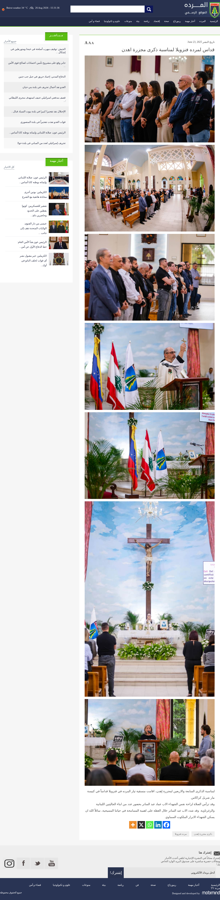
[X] (141, 825)
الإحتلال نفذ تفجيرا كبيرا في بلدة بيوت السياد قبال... (38, 111)
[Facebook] (166, 825)
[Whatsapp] (149, 825)
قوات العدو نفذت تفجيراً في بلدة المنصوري (43, 121)
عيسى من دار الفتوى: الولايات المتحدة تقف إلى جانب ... (33, 228)
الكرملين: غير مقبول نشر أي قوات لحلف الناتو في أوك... (33, 260)
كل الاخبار (9, 166)
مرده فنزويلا (181, 834)
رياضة (146, 21)
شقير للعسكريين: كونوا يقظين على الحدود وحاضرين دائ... (34, 210)
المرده (202, 21)
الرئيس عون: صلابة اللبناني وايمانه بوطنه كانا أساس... (37, 132)
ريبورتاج (177, 21)
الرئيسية (214, 21)
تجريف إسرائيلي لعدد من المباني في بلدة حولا (41, 143)
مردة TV (215, 888)
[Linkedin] (158, 825)
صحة (166, 21)
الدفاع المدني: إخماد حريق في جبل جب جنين (42, 76)
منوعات (128, 21)
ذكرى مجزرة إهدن (203, 834)
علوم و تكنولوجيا (112, 21)
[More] (133, 825)
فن (137, 884)
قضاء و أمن (94, 21)
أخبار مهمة (190, 21)
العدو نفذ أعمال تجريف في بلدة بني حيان (44, 87)
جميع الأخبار (10, 41)
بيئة (137, 21)
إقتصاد (157, 21)
